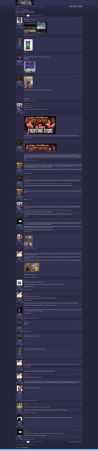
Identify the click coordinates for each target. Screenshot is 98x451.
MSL (19, 257)
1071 (23, 15)
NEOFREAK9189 (20, 61)
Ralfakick (19, 109)
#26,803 (81, 55)
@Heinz (51, 284)
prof (19, 169)
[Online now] (19, 326)
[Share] (78, 17)
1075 (33, 15)
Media (29, 6)
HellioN (19, 44)
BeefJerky (19, 409)
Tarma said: (27, 294)
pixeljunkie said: (27, 105)
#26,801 (81, 17)
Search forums (22, 8)
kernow (19, 327)
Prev (17, 15)
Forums (17, 6)
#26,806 (81, 140)
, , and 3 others (30, 100)
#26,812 (81, 234)
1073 (28, 15)
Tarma (19, 286)
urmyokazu (18, 13)
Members (41, 6)
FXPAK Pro (26, 58)
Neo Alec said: (27, 431)
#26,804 (81, 75)
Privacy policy (73, 449)
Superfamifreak (20, 23)
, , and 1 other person (32, 35)
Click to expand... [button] (53, 114)
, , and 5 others (31, 412)
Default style (18, 449)
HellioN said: (27, 375)
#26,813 (81, 251)
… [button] (35, 15)
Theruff (19, 240)
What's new (23, 6)
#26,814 (81, 280)
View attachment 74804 (28, 107)
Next (40, 15)
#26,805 (81, 103)
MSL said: (26, 405)
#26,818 (81, 334)
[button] (26, 6)
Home (80, 449)
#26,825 (81, 429)
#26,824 (81, 415)
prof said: (26, 178)
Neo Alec (19, 421)
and (29, 137)
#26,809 (81, 189)
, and (30, 439)
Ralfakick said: (27, 142)
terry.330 (19, 313)
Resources (35, 6)
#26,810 (81, 202)
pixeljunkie (19, 81)
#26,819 (81, 347)
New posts (17, 8)
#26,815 (81, 292)
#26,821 (81, 373)
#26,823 (81, 403)
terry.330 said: (27, 362)
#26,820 (81, 360)
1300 (37, 15)
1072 (25, 15)
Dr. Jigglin (19, 392)
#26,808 (81, 176)
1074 (30, 15)
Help (77, 449)
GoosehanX (19, 224)
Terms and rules (68, 449)
